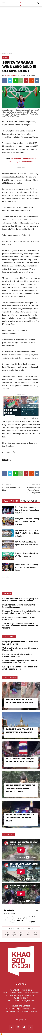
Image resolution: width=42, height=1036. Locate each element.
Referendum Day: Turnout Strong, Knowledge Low (33, 490)
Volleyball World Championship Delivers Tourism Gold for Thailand (27, 521)
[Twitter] (24, 1027)
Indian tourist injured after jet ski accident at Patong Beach (20, 818)
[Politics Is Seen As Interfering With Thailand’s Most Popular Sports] (8, 567)
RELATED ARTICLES (11, 501)
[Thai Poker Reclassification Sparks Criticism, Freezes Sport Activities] (8, 510)
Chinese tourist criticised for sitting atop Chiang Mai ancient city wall (20, 788)
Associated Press (11, 75)
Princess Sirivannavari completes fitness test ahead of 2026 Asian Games (21, 612)
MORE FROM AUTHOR (29, 501)
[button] (38, 3)
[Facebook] (11, 1027)
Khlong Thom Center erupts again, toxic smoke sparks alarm (20, 668)
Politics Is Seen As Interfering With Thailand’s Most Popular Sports (26, 567)
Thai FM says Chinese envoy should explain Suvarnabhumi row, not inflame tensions (20, 626)
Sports (11, 460)
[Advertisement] (21, 29)
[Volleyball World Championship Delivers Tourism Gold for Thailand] (8, 521)
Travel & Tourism (10, 678)
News (10, 54)
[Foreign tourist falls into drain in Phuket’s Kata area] (21, 696)
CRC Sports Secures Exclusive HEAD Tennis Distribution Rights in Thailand (27, 533)
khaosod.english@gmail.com (23, 1000)
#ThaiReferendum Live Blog (11, 489)
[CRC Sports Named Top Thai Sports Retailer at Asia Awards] (8, 544)
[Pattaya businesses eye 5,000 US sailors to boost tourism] (21, 755)
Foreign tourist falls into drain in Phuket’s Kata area (17, 655)
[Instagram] (18, 1027)
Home (4, 54)
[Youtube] (30, 1027)
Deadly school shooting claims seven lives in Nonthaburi (18, 606)
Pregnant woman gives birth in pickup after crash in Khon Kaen (19, 662)
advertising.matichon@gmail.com (23, 1008)
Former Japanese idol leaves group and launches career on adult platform (20, 600)
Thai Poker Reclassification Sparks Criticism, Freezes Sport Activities (27, 510)
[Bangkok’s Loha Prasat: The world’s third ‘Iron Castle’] (21, 725)
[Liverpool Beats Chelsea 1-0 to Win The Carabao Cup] (8, 556)
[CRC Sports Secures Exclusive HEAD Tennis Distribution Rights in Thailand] (8, 533)
